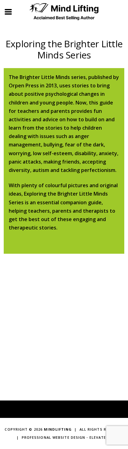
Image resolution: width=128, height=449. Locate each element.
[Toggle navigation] (8, 11)
